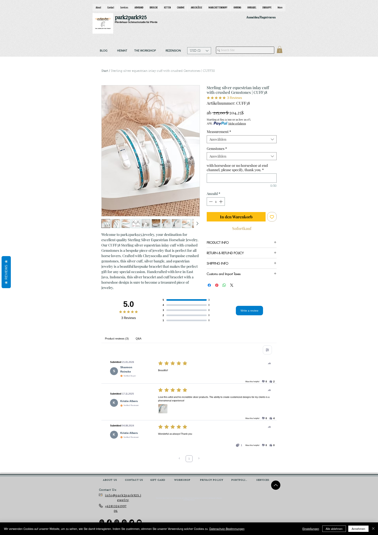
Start (104, 71)
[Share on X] (231, 285)
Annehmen (358, 529)
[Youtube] (139, 521)
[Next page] (199, 458)
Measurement (219, 131)
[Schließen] (373, 529)
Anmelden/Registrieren (261, 17)
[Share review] (269, 363)
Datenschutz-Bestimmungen (227, 529)
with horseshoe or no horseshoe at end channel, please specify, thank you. (237, 167)
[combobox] (242, 139)
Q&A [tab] (138, 338)
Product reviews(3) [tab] (117, 338)
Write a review (249, 310)
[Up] (275, 485)
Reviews (6, 272)
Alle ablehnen (334, 529)
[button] (199, 50)
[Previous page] (179, 458)
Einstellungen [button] (310, 529)
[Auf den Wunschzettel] (272, 216)
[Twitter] (131, 521)
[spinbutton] (215, 201)
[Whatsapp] (101, 521)
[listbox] (199, 50)
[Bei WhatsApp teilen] (224, 285)
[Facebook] (109, 521)
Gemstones (217, 148)
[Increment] (221, 201)
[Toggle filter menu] (267, 349)
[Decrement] (210, 201)
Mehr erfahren (237, 123)
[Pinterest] (124, 521)
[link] (280, 49)
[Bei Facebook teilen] (209, 285)
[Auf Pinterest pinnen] (216, 285)
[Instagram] (116, 521)
